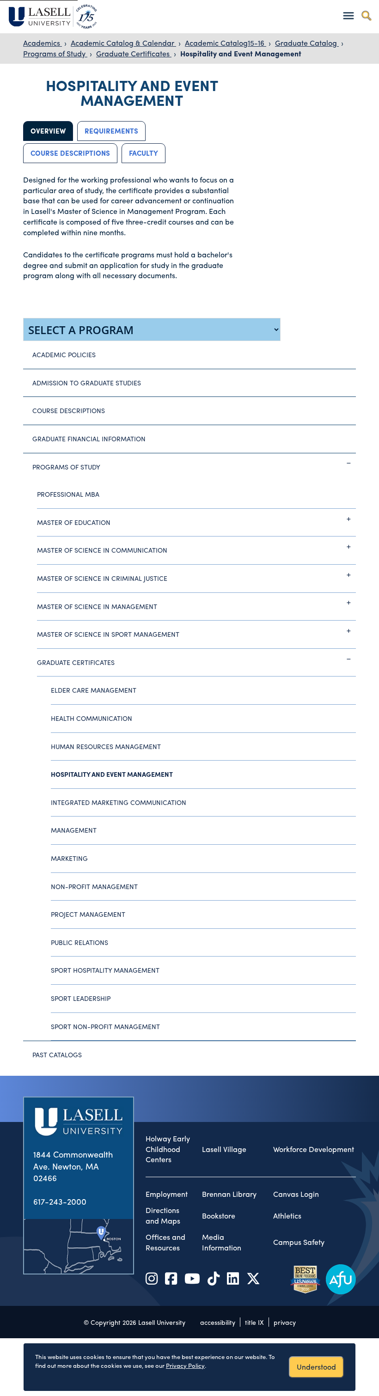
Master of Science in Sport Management (108, 634)
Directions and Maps (163, 1215)
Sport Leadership (80, 998)
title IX (254, 1322)
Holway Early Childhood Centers (168, 1149)
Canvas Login (296, 1194)
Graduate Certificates (133, 53)
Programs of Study (55, 53)
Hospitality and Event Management (240, 53)
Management (74, 830)
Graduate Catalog (307, 42)
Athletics (287, 1216)
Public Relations (79, 942)
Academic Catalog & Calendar (123, 42)
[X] (253, 1278)
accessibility (217, 1322)
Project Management (88, 914)
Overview (48, 131)
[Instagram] (152, 1278)
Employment (167, 1194)
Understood (316, 1366)
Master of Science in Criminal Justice (102, 578)
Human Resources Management (106, 746)
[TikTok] (214, 1278)
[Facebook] (171, 1278)
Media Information (221, 1242)
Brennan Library (229, 1194)
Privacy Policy (185, 1365)
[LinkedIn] (233, 1278)
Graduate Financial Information (89, 438)
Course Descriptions (70, 153)
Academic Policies (64, 354)
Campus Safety (298, 1242)
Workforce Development (313, 1149)
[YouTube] (192, 1278)
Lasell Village (224, 1149)
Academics (42, 42)
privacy (285, 1322)
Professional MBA (68, 494)
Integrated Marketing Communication (118, 802)
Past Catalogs (57, 1054)
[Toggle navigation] (348, 15)
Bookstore (218, 1216)
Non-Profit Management (94, 886)
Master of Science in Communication (102, 550)
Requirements (111, 131)
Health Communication (91, 718)
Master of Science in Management (97, 606)
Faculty (143, 153)
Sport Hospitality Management (105, 970)
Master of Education (73, 522)
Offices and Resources (165, 1242)
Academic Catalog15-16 (225, 42)
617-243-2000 (59, 1201)
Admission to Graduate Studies (86, 382)
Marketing (69, 858)
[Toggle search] (366, 15)
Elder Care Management (93, 690)
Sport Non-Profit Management (105, 1026)
